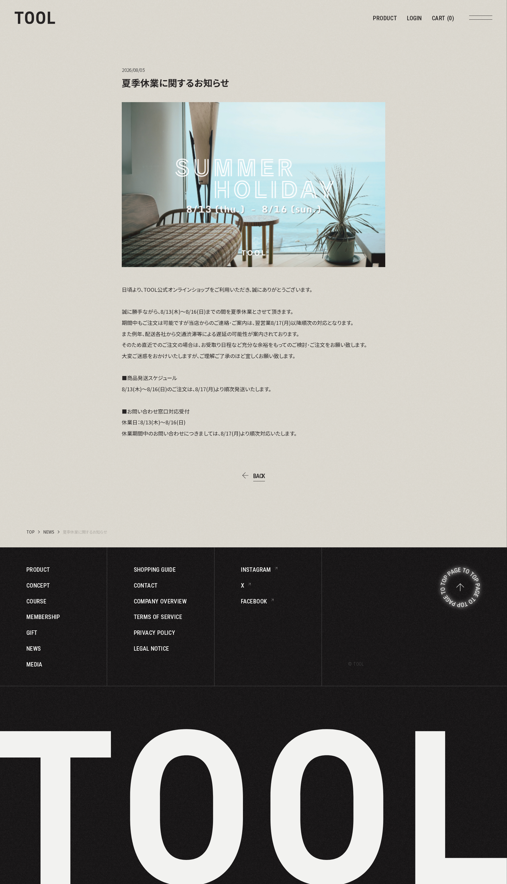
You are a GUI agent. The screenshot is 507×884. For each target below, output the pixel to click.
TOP (30, 532)
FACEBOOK (254, 601)
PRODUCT (385, 18)
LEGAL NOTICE (151, 649)
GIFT (32, 633)
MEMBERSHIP (43, 617)
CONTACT (146, 585)
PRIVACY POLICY (154, 633)
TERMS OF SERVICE (158, 617)
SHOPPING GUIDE (155, 570)
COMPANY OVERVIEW (160, 601)
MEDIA (34, 664)
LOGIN (414, 18)
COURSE (36, 601)
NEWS (48, 532)
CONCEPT (38, 585)
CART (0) (443, 18)
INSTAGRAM (256, 570)
